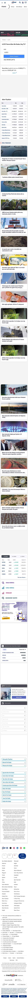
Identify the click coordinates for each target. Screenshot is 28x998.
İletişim (5, 958)
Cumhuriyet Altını (5, 119)
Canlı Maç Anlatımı (18, 872)
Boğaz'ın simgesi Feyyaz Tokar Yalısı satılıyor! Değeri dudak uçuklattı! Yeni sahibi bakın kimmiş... (13, 926)
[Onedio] (12, 984)
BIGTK (3, 571)
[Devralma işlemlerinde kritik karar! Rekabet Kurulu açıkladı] (14, 389)
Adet (5, 49)
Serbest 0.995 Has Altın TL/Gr (6, 138)
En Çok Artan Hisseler (7, 949)
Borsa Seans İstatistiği (7, 887)
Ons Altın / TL (4, 111)
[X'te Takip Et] (11, 848)
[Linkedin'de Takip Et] (17, 848)
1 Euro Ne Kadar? (17, 943)
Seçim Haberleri (17, 870)
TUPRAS (4, 657)
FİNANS (4, 6)
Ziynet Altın (4, 127)
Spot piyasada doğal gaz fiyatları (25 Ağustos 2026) (12, 435)
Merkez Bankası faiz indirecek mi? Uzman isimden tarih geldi (13, 340)
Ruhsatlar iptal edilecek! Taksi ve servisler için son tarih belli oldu (13, 268)
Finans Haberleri (6, 930)
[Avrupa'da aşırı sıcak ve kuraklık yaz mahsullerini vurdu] (14, 241)
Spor (3, 879)
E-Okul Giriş (17, 898)
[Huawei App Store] (15, 856)
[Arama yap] (20, 2)
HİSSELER (9, 593)
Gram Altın (4, 105)
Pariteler (12, 953)
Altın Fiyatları (5, 898)
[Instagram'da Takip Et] (14, 848)
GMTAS (3, 562)
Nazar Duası (17, 910)
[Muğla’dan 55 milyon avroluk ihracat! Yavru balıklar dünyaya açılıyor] (14, 151)
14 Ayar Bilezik (13, 934)
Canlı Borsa (4, 889)
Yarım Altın (4, 116)
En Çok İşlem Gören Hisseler (9, 951)
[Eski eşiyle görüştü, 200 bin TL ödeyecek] (14, 296)
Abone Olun (19, 697)
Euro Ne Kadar (6, 792)
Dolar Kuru (4, 901)
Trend (3, 875)
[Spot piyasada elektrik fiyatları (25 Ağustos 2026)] (14, 408)
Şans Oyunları (17, 879)
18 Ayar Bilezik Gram (6, 132)
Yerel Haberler (5, 884)
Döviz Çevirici (7, 703)
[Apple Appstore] (9, 856)
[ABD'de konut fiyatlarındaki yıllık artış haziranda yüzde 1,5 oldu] (14, 204)
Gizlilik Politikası (20, 958)
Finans (3, 865)
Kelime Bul (16, 889)
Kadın (3, 870)
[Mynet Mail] (25, 2)
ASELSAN (4, 655)
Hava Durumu (5, 908)
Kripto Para (4, 896)
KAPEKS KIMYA (5, 660)
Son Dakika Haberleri (7, 861)
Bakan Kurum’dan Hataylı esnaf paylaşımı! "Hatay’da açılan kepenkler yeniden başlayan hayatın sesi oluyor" (13, 453)
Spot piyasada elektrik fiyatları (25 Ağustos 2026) (13, 416)
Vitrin (15, 868)
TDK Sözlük (16, 905)
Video (3, 882)
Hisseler (4, 894)
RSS (17, 960)
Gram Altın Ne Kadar (8, 776)
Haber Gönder (23, 856)
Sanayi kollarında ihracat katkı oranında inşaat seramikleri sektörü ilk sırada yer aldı (14, 231)
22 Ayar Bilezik (15, 936)
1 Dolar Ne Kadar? (6, 943)
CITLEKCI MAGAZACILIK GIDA (8, 652)
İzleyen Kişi (21, 649)
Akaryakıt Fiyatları (7, 759)
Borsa (12, 6)
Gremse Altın (4, 122)
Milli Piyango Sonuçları (19, 896)
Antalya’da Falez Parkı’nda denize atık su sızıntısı (13, 194)
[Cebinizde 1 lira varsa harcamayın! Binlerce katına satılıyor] (14, 481)
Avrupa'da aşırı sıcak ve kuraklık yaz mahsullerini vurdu (11, 249)
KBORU (3, 565)
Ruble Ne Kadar (7, 801)
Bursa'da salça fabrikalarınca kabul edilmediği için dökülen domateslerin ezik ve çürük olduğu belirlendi (13, 471)
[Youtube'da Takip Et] (21, 848)
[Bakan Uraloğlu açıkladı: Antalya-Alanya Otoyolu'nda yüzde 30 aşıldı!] (14, 500)
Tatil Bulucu (17, 894)
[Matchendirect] (18, 980)
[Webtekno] (21, 984)
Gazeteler (16, 875)
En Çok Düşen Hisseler (7, 947)
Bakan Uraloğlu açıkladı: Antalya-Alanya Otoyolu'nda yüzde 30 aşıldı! (13, 508)
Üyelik (14, 958)
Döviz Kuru (5, 953)
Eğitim (3, 877)
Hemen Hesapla (14, 56)
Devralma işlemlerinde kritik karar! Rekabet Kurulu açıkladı (14, 398)
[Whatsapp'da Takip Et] (24, 848)
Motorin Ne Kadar (7, 765)
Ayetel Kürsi (17, 908)
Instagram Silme (18, 903)
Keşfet (3, 910)
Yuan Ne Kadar (6, 798)
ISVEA (3, 568)
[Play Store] (4, 856)
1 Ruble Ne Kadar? (6, 945)
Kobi (15, 882)
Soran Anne (16, 891)
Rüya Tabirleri (5, 905)
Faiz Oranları (19, 953)
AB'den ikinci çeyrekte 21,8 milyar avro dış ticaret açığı (13, 321)
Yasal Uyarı (12, 960)
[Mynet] (5, 984)
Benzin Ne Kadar (7, 762)
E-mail (15, 877)
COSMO (3, 574)
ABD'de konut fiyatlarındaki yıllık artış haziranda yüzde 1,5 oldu (12, 213)
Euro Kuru (4, 903)
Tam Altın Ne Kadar (8, 779)
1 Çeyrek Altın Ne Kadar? (8, 938)
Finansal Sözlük (5, 891)
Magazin (4, 872)
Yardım (9, 958)
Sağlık (15, 863)
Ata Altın (3, 124)
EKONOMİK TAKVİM (11, 598)
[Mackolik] (9, 980)
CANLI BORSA (10, 588)
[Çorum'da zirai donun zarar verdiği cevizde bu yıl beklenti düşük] (14, 518)
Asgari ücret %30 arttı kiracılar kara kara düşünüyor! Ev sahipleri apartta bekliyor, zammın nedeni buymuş (12, 921)
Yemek (3, 868)
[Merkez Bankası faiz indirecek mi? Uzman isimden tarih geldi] (14, 331)
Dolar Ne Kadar (7, 788)
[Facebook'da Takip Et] (7, 848)
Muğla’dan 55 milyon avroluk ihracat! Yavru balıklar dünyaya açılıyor (14, 159)
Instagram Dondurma (19, 901)
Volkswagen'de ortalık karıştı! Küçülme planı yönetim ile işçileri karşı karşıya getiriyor (12, 286)
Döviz (25, 6)
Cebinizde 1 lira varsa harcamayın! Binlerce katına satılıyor (13, 490)
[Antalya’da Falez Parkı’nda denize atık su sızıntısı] (14, 186)
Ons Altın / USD (5, 108)
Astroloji (16, 865)
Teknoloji (16, 861)
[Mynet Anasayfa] (14, 2)
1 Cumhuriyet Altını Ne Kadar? (9, 942)
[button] (4, 2)
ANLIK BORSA (10, 583)
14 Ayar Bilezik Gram (6, 130)
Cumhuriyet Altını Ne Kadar (10, 785)
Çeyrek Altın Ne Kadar (8, 772)
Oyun (15, 887)
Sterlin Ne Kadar (7, 795)
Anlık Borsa (19, 6)
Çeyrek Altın (4, 114)
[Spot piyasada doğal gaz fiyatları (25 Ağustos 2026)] (14, 426)
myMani (16, 884)
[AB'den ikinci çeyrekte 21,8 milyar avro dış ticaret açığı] (14, 313)
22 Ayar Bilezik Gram (6, 135)
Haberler (4, 863)
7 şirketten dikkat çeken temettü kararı (12, 177)
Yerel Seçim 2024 (17, 930)
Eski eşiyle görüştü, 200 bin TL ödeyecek (13, 304)
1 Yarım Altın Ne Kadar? (8, 940)
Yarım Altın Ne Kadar (8, 782)
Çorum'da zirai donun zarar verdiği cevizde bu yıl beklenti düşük (13, 527)
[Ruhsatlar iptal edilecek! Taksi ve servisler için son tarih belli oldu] (14, 260)
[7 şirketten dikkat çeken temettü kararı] (14, 169)
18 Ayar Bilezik (5, 936)
